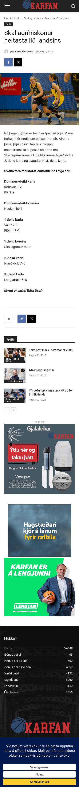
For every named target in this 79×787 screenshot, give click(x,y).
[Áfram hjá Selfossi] (14, 375)
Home (8, 18)
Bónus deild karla (12, 359)
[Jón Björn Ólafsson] (7, 51)
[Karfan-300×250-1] (39, 587)
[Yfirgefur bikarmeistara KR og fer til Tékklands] (14, 396)
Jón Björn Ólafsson (21, 51)
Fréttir (17, 18)
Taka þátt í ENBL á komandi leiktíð (51, 350)
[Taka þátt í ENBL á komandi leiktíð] (14, 355)
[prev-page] (6, 410)
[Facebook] (8, 62)
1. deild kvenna (13, 381)
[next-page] (13, 410)
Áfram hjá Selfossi (41, 370)
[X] (18, 62)
